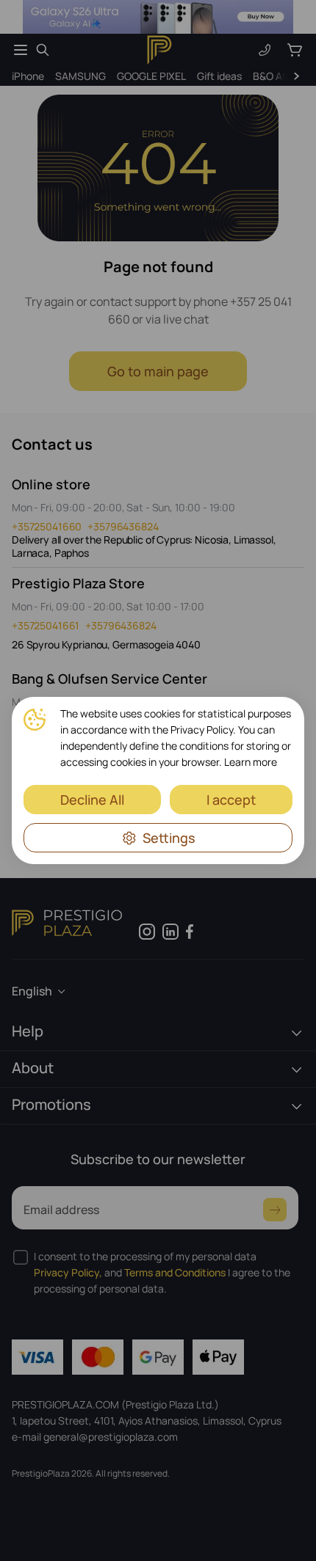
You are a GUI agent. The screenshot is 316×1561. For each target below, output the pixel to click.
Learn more (250, 762)
